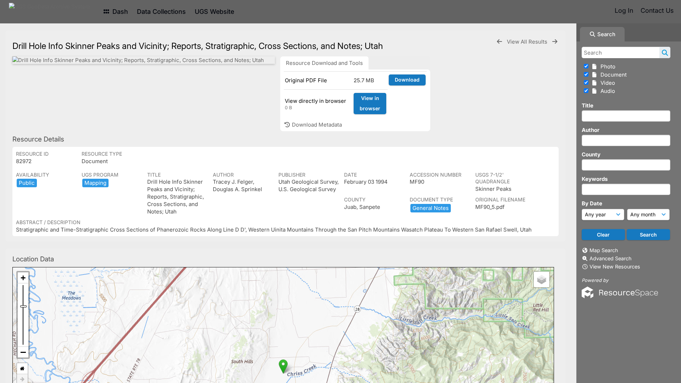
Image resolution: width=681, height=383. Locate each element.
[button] (283, 366)
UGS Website (214, 11)
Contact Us (657, 10)
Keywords (595, 179)
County (591, 154)
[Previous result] (499, 42)
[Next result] (555, 42)
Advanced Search (610, 258)
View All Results (528, 41)
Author (590, 130)
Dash (119, 11)
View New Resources (614, 266)
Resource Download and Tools (324, 63)
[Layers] (541, 279)
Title (587, 105)
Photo (606, 66)
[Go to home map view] (22, 368)
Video (606, 82)
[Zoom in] (23, 277)
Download (407, 80)
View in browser (370, 103)
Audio (606, 91)
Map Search (603, 250)
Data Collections (161, 11)
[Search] (664, 52)
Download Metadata (316, 124)
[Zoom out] (23, 352)
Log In (624, 10)
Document (612, 74)
